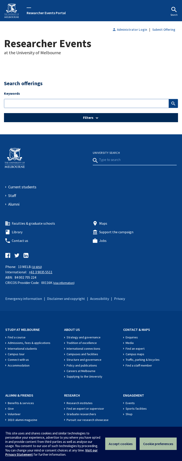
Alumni (14, 204)
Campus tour (16, 354)
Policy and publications (82, 365)
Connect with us (18, 360)
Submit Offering (163, 29)
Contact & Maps (136, 329)
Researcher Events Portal (46, 13)
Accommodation (19, 365)
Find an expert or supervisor (85, 409)
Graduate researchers (81, 414)
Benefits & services (21, 403)
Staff (12, 195)
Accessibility (99, 298)
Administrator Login (129, 29)
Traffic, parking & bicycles (143, 360)
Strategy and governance (84, 337)
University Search (106, 152)
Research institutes (80, 403)
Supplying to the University (84, 376)
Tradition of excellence (82, 343)
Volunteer (14, 414)
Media (130, 343)
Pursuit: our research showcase (88, 420)
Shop (129, 414)
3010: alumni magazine (22, 420)
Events (130, 403)
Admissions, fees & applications (29, 343)
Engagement (133, 395)
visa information (64, 283)
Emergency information (23, 298)
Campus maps (135, 354)
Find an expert (135, 349)
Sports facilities (136, 409)
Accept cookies (121, 444)
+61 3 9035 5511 (40, 272)
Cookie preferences (158, 444)
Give (11, 409)
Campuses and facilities (82, 354)
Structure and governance (84, 360)
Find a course (17, 337)
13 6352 (36, 267)
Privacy (119, 298)
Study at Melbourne (22, 329)
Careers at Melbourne (81, 371)
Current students (22, 186)
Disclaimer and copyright (66, 298)
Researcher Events (47, 43)
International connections (83, 349)
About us (72, 329)
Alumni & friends (19, 395)
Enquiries (132, 337)
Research (72, 395)
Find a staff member (139, 365)
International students (22, 349)
